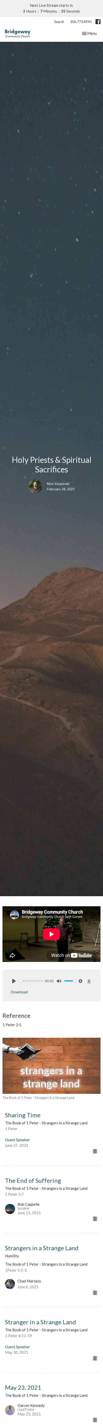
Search (59, 22)
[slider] (31, 981)
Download (19, 992)
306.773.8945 (81, 22)
